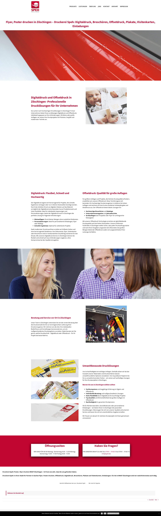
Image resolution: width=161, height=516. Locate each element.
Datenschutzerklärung (113, 513)
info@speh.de (106, 454)
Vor (156, 500)
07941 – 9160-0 (110, 452)
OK (102, 513)
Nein (105, 513)
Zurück (151, 500)
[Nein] (159, 513)
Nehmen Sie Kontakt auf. (15, 493)
